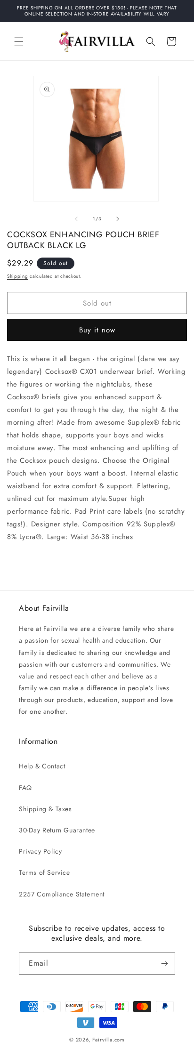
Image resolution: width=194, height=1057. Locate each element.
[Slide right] (117, 219)
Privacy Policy (40, 851)
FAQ (25, 787)
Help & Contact (42, 766)
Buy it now (97, 330)
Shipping (17, 276)
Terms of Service (44, 872)
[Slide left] (76, 219)
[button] (18, 41)
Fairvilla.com (108, 1039)
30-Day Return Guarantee (57, 830)
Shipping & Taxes (45, 809)
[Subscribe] (164, 963)
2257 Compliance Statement (62, 894)
